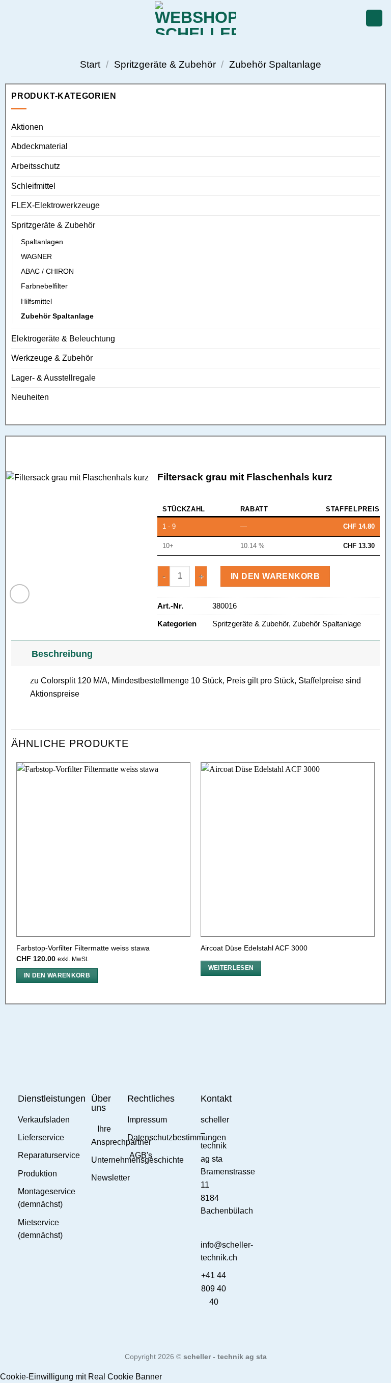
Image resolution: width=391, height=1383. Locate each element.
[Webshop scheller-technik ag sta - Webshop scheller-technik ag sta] (196, 18)
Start (90, 64)
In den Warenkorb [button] (57, 975)
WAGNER (36, 256)
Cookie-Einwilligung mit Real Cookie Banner (81, 1376)
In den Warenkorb (275, 576)
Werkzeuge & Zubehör (52, 358)
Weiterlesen (231, 968)
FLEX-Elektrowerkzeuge (55, 205)
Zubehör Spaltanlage (275, 64)
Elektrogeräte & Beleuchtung (63, 338)
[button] (14, 18)
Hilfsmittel (36, 301)
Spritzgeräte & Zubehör (165, 64)
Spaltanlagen (42, 242)
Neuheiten (30, 397)
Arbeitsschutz (35, 166)
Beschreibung (62, 654)
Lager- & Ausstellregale (53, 377)
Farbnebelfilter (44, 286)
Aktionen (27, 127)
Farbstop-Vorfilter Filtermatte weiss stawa (83, 948)
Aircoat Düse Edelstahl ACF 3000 (254, 948)
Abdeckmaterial (39, 146)
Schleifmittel (33, 186)
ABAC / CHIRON (47, 271)
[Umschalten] (21, 654)
